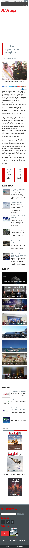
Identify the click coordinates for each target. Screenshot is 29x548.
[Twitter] (8, 522)
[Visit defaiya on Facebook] (4, 86)
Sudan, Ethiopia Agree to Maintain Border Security (9, 176)
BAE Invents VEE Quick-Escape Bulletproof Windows (17, 241)
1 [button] (12, 35)
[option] (14, 23)
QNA (5, 58)
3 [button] (17, 35)
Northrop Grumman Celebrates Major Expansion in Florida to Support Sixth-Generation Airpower (18, 255)
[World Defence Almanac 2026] (15, 487)
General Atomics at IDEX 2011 (17, 202)
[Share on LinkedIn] (14, 86)
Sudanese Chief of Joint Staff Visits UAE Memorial (18, 175)
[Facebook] (12, 522)
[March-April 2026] (15, 441)
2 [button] (14, 35)
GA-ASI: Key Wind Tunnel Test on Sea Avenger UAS (18, 216)
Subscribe (9, 532)
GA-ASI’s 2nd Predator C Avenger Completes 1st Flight (18, 190)
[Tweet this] (10, 86)
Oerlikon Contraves (15, 229)
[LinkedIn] (3, 522)
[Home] (8, 10)
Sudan (14, 58)
